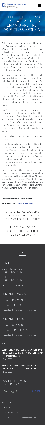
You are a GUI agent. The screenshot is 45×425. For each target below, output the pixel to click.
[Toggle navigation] (39, 5)
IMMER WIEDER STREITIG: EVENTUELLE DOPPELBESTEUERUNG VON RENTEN (21, 367)
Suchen (36, 391)
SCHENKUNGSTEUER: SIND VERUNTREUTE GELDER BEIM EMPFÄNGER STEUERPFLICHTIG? (22, 215)
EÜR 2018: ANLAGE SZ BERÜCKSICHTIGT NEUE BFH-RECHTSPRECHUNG (22, 230)
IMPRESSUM (7, 402)
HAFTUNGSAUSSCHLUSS (11, 412)
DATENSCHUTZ (8, 407)
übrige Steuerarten (25, 203)
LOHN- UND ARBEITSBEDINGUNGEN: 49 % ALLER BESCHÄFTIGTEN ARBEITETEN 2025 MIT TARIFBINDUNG (22, 353)
